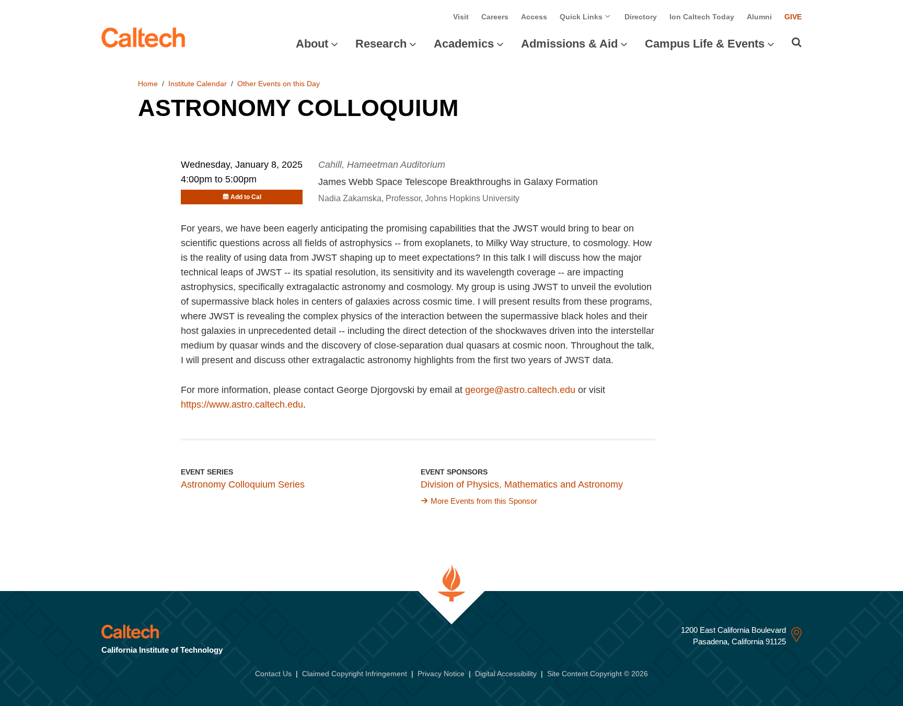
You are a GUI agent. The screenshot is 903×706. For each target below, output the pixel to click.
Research (381, 43)
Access (534, 17)
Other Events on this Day (278, 83)
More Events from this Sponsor (484, 500)
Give (793, 17)
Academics (464, 43)
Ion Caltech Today (701, 17)
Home (148, 83)
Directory (640, 17)
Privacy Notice (441, 673)
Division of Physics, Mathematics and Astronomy (522, 484)
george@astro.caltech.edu (520, 390)
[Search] (797, 42)
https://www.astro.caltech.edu (242, 404)
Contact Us (273, 673)
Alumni (759, 17)
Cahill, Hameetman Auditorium (381, 164)
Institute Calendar (197, 83)
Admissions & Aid (569, 43)
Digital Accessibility (506, 673)
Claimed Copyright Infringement (354, 673)
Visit (461, 17)
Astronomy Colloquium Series (243, 484)
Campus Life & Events (705, 43)
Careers (494, 17)
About (312, 43)
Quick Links (582, 17)
